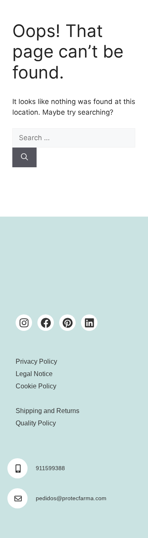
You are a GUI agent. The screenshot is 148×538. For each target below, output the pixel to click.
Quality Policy (36, 423)
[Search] (24, 157)
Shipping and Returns (47, 410)
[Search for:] (73, 138)
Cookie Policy (36, 386)
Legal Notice (34, 373)
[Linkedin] (89, 322)
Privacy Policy (36, 361)
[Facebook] (45, 322)
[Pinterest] (67, 322)
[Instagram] (24, 322)
